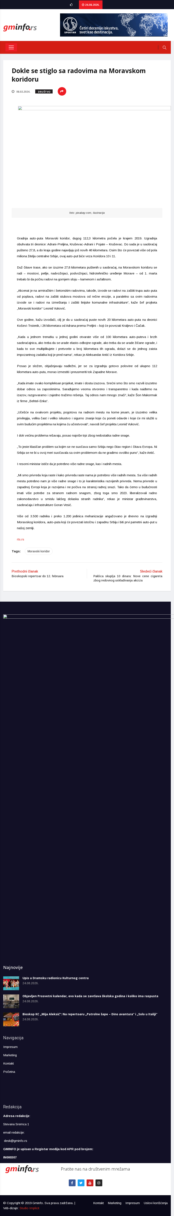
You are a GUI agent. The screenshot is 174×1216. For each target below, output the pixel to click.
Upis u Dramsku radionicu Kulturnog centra (55, 978)
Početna (9, 1071)
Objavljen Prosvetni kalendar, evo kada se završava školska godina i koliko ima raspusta (90, 996)
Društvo (44, 91)
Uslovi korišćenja (156, 1203)
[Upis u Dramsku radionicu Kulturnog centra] (11, 983)
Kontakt (8, 1063)
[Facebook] (72, 1182)
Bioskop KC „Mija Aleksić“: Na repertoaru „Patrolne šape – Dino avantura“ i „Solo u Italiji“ (89, 1014)
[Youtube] (90, 1182)
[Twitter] (81, 1182)
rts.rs (20, 539)
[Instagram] (98, 1182)
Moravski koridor (39, 551)
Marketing (10, 1055)
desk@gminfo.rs (15, 1140)
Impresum (10, 1047)
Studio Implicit (29, 1208)
